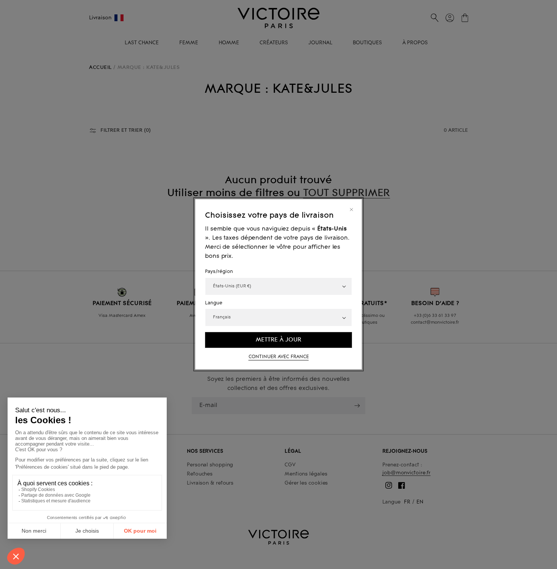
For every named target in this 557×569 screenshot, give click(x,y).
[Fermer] (351, 209)
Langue (213, 303)
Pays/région (219, 272)
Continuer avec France (279, 357)
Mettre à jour (278, 340)
